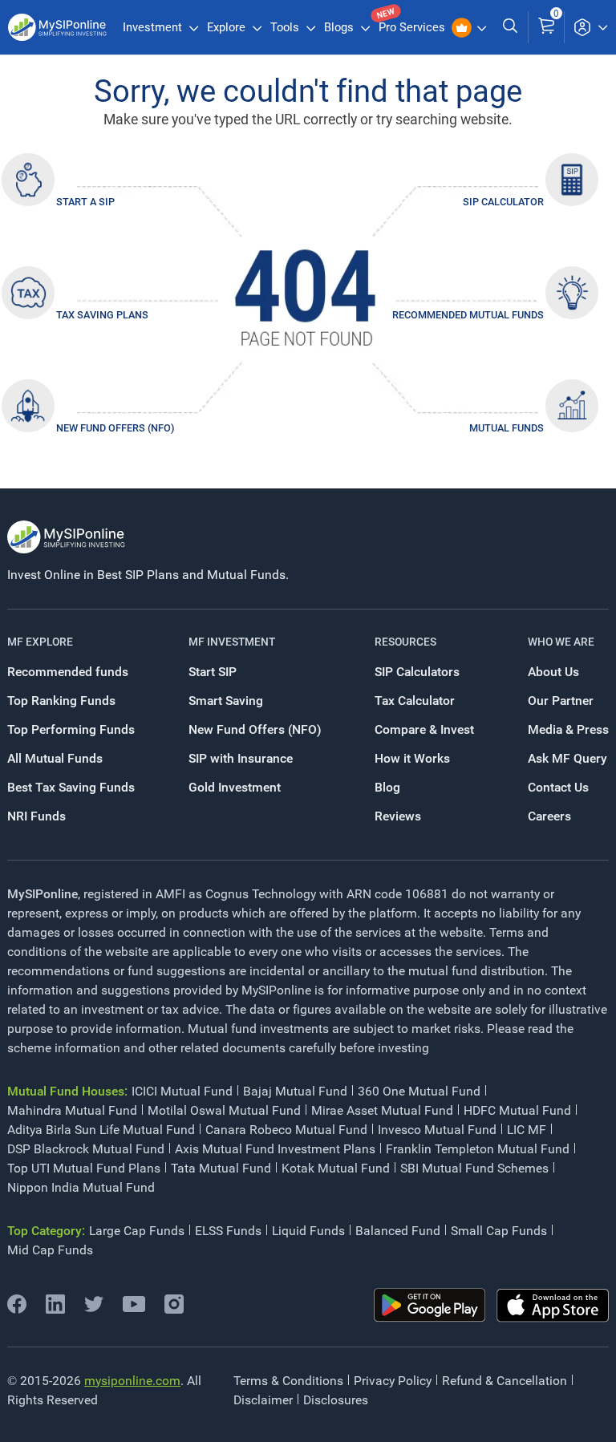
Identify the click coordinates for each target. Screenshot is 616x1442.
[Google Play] (430, 1305)
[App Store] (552, 1306)
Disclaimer (263, 1400)
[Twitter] (93, 1309)
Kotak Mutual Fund (336, 1168)
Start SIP (212, 671)
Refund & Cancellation (504, 1380)
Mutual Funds (506, 428)
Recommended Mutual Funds (468, 315)
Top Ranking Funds (61, 700)
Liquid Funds (308, 1230)
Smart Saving (225, 700)
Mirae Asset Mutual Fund (382, 1110)
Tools (286, 27)
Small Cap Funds (499, 1230)
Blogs (340, 27)
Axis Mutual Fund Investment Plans (275, 1148)
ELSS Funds (228, 1230)
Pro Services (413, 27)
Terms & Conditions (288, 1380)
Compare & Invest (424, 729)
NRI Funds (36, 816)
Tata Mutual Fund (221, 1168)
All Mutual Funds (55, 758)
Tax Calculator (415, 700)
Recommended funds (67, 671)
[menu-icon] (590, 27)
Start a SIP (85, 202)
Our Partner (561, 700)
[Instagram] (174, 1309)
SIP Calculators (417, 671)
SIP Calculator (503, 202)
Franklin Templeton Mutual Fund (477, 1148)
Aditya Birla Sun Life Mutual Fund (101, 1129)
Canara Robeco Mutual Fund (286, 1129)
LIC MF (526, 1129)
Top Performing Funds (71, 729)
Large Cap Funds (136, 1230)
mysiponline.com (132, 1380)
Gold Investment (234, 787)
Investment (154, 27)
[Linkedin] (55, 1309)
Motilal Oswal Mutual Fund (224, 1110)
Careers (549, 816)
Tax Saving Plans (102, 315)
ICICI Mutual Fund (182, 1091)
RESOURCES (405, 641)
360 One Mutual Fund (419, 1091)
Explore (228, 27)
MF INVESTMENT (231, 641)
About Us (553, 671)
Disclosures (335, 1400)
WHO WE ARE (561, 641)
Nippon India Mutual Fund (81, 1187)
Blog (387, 787)
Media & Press (568, 729)
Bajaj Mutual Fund (295, 1091)
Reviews (398, 816)
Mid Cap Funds (50, 1250)
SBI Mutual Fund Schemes (474, 1168)
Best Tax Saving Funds (71, 787)
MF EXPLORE (40, 641)
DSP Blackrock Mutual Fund (85, 1148)
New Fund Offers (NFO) (115, 428)
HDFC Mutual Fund (517, 1110)
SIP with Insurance (240, 758)
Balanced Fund (397, 1230)
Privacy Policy (393, 1380)
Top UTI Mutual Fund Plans (83, 1168)
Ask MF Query (567, 758)
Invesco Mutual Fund (437, 1129)
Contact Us (558, 787)
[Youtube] (134, 1307)
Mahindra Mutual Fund (72, 1110)
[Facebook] (16, 1309)
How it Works (412, 758)
